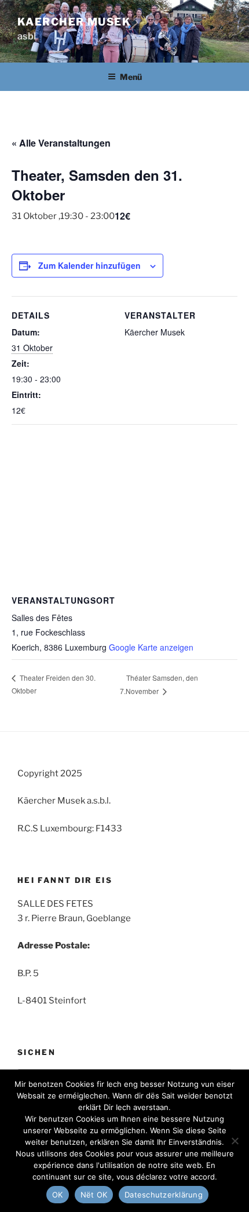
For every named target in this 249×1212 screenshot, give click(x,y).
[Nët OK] (234, 1141)
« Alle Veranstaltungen (61, 142)
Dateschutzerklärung (163, 1194)
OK (57, 1194)
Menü (131, 77)
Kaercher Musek (74, 22)
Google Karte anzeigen (151, 647)
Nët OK (94, 1194)
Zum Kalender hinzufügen (89, 265)
